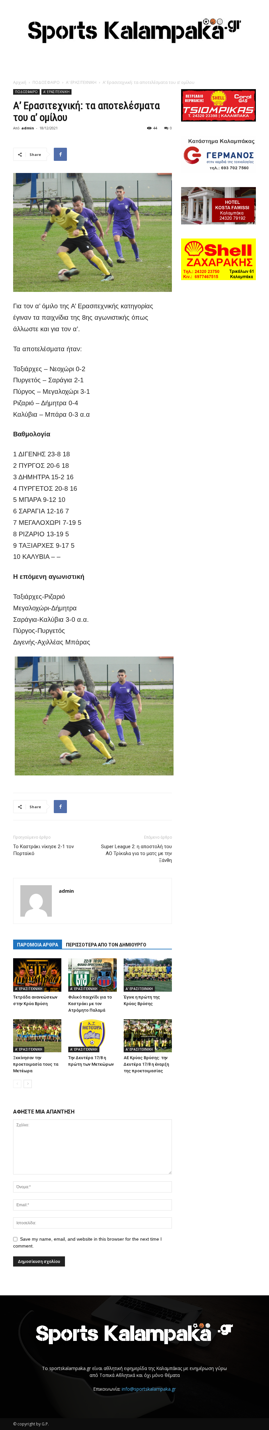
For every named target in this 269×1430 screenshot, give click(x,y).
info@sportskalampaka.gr (149, 1389)
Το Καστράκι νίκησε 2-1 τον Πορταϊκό (43, 850)
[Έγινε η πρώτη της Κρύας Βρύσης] (148, 974)
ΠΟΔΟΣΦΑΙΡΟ (46, 82)
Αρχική (19, 82)
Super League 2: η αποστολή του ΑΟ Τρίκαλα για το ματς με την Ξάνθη (136, 853)
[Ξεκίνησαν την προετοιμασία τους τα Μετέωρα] (37, 1035)
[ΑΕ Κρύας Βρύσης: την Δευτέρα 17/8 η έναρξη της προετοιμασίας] (148, 1035)
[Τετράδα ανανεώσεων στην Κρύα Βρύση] (37, 974)
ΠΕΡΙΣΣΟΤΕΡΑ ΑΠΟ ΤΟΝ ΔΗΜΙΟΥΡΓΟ (106, 944)
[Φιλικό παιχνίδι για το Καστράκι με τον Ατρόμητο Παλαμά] (92, 974)
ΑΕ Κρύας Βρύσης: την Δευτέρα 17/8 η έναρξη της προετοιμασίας (146, 1064)
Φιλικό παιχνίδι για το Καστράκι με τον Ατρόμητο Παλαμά (90, 1004)
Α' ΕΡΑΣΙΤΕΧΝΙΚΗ (81, 82)
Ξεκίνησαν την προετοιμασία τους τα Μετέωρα (35, 1064)
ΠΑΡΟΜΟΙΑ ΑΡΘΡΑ (37, 944)
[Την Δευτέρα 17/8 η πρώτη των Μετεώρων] (92, 1035)
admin (27, 127)
